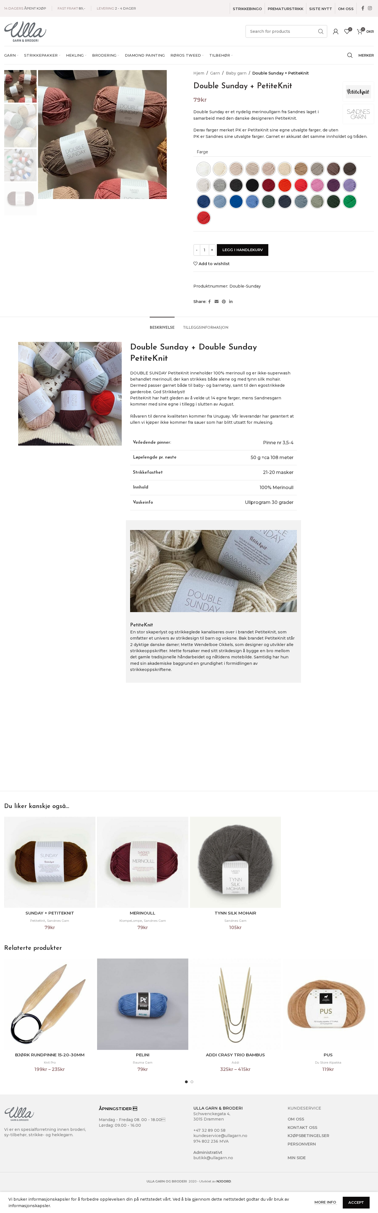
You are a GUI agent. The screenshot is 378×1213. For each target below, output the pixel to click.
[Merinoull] (142, 862)
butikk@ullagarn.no (213, 1157)
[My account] (335, 31)
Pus (328, 1054)
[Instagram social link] (370, 8)
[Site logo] (25, 31)
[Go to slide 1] (186, 1081)
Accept (356, 1202)
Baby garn (236, 73)
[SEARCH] (320, 31)
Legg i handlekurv (242, 249)
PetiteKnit (37, 921)
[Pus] (328, 1004)
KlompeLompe (130, 921)
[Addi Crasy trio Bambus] (235, 1004)
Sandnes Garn (58, 921)
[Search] (350, 55)
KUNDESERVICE (304, 1108)
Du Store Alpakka (328, 1062)
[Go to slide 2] (192, 1081)
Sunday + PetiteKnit (49, 913)
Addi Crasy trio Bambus (235, 1054)
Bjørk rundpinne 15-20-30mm (49, 1054)
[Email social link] (216, 301)
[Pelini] (142, 1004)
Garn (215, 73)
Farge (202, 151)
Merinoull (142, 913)
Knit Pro (50, 1062)
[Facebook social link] (363, 8)
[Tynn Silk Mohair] (235, 862)
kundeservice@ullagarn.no (220, 1135)
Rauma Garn (142, 1062)
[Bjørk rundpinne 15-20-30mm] (49, 1004)
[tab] (162, 325)
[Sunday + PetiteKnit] (49, 862)
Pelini (142, 1054)
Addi (235, 1062)
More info (325, 1202)
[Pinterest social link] (223, 301)
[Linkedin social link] (230, 301)
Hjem (198, 73)
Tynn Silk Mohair (235, 913)
